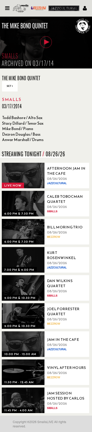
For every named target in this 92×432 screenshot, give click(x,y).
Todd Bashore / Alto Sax (22, 118)
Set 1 (10, 86)
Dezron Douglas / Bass (21, 134)
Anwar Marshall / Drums (22, 140)
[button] (46, 42)
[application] (46, 42)
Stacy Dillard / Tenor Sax (22, 123)
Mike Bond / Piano (17, 129)
